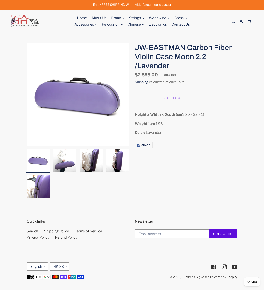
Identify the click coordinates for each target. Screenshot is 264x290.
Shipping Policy (56, 231)
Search (32, 231)
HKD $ (58, 266)
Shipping (141, 82)
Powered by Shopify (223, 277)
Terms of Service (88, 231)
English (36, 266)
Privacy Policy (38, 237)
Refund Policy (66, 237)
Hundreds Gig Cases (195, 277)
